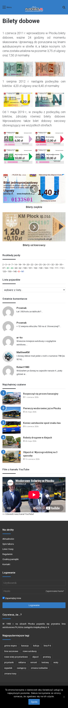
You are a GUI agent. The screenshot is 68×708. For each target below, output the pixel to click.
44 (12, 268)
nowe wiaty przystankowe (16, 657)
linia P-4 (47, 646)
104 (46, 268)
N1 (22, 271)
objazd (35, 657)
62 (20, 268)
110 (51, 268)
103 (40, 268)
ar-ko (20, 337)
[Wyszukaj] (64, 8)
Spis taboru (8, 544)
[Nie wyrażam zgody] (64, 696)
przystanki (9, 662)
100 (25, 268)
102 (35, 268)
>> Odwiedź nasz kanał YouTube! (18, 514)
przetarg (47, 657)
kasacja (25, 646)
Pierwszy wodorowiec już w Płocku (42, 408)
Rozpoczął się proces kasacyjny (40, 393)
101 (30, 268)
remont (33, 662)
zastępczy (21, 668)
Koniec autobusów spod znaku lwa (42, 423)
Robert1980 (23, 367)
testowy (45, 662)
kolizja (36, 646)
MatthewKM (23, 352)
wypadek (8, 668)
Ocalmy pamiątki (10, 559)
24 (36, 264)
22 (32, 264)
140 (15, 271)
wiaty (55, 662)
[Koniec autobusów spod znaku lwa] (11, 427)
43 (8, 268)
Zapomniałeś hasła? (55, 591)
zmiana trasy (10, 674)
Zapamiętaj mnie (13, 598)
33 (57, 264)
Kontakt (6, 564)
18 (19, 264)
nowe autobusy (30, 651)
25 (40, 264)
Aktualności (8, 538)
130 (9, 271)
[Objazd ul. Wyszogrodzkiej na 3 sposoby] (11, 457)
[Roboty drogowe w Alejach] (11, 442)
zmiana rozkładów (39, 668)
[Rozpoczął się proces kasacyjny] (11, 398)
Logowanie (34, 605)
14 (15, 264)
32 (52, 264)
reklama (22, 662)
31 (48, 264)
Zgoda (34, 701)
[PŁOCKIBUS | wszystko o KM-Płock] (34, 7)
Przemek (22, 308)
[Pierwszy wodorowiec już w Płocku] (11, 413)
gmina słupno (10, 646)
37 (3, 268)
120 (4, 271)
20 (28, 264)
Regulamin (7, 554)
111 (56, 268)
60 (16, 268)
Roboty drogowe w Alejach (37, 437)
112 (62, 268)
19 (24, 264)
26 (44, 264)
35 (61, 264)
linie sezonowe (11, 651)
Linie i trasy (7, 549)
